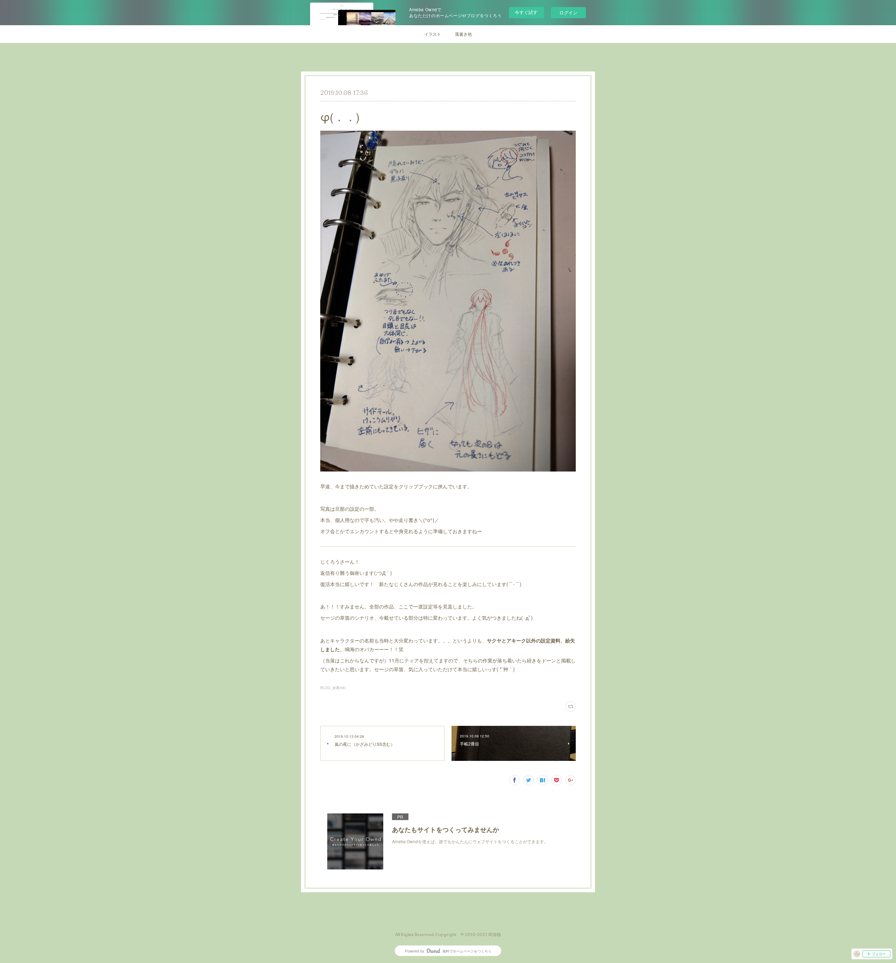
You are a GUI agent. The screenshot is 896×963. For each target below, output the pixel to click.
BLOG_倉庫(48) (333, 687)
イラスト (432, 34)
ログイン (568, 12)
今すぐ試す (526, 12)
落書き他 (463, 34)
